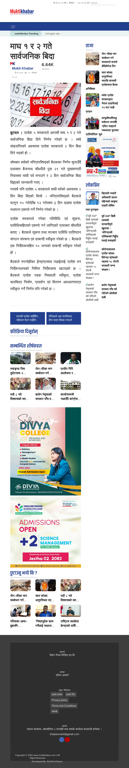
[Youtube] (67, 739)
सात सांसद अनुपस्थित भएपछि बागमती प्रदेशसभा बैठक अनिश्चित (102, 80)
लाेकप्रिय (92, 185)
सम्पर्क (54, 711)
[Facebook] (61, 739)
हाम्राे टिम (70, 694)
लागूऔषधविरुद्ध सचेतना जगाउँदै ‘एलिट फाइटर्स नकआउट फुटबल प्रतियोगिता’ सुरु (102, 126)
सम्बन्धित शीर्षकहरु (26, 346)
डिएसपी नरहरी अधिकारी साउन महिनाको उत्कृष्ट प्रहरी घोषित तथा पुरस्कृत (102, 201)
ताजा (89, 46)
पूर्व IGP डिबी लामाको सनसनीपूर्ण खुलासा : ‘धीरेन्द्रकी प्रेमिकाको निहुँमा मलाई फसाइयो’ (110, 228)
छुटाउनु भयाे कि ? (23, 573)
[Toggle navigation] (13, 26)
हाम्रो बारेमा (57, 694)
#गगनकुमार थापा (52, 33)
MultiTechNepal (54, 761)
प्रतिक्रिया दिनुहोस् (24, 331)
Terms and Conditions (64, 705)
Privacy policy (59, 700)
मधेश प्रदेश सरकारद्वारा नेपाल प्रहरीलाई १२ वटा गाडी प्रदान (102, 103)
